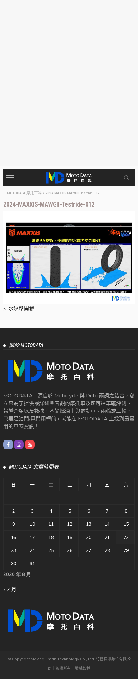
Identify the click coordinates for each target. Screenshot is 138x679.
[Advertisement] (69, 94)
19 (69, 537)
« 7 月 (9, 589)
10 (32, 524)
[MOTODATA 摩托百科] (69, 177)
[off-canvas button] (10, 178)
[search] (126, 177)
